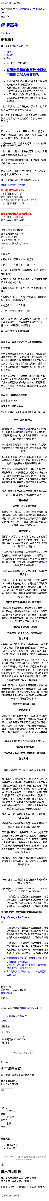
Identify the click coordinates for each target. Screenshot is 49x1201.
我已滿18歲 (6, 1196)
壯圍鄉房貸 (24, 429)
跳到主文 (5, 33)
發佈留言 (5, 1043)
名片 (9, 58)
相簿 (9, 52)
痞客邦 (23, 1008)
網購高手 (10, 25)
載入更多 (5, 1026)
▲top (3, 1021)
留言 (29, 1008)
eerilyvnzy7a (6, 993)
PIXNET (13, 1157)
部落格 (10, 55)
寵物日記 (23, 46)
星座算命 (22, 1016)
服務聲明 (29, 1160)
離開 (15, 1196)
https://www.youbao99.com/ (13, 185)
